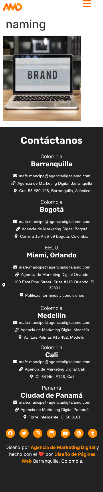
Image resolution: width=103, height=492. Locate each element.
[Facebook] (10, 433)
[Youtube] (65, 433)
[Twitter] (24, 433)
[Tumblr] (92, 433)
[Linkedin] (51, 433)
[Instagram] (37, 433)
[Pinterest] (79, 433)
